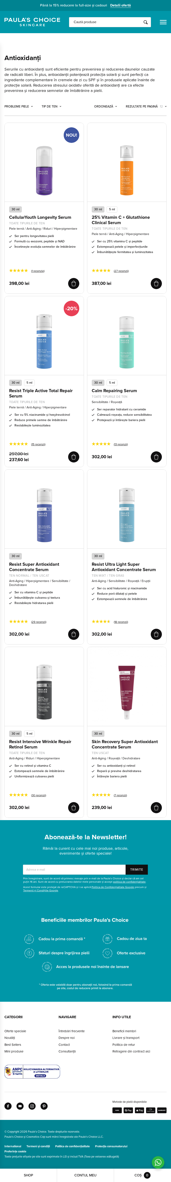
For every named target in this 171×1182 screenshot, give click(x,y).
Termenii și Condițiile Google (40, 890)
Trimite (136, 870)
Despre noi (67, 1038)
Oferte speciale (15, 1031)
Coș (141, 1175)
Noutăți (9, 1038)
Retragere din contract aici (131, 1051)
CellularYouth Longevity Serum (40, 217)
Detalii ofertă (120, 5)
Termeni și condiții (38, 1146)
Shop (28, 1175)
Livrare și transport (125, 1038)
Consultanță (67, 1051)
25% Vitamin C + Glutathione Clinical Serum (121, 220)
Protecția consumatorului (111, 1146)
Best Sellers (12, 1045)
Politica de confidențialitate (72, 1146)
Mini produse (13, 1051)
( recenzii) (121, 271)
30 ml (98, 209)
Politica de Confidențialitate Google (113, 887)
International (12, 1146)
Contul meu (85, 1175)
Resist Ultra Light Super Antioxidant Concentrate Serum (124, 567)
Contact (64, 1045)
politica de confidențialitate (129, 881)
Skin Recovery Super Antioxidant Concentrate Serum (125, 744)
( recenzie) (38, 271)
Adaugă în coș (73, 283)
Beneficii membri (124, 1031)
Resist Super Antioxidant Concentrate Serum (34, 567)
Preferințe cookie (15, 1151)
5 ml (112, 209)
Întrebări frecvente (72, 1031)
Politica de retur (123, 1045)
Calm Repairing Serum (114, 390)
